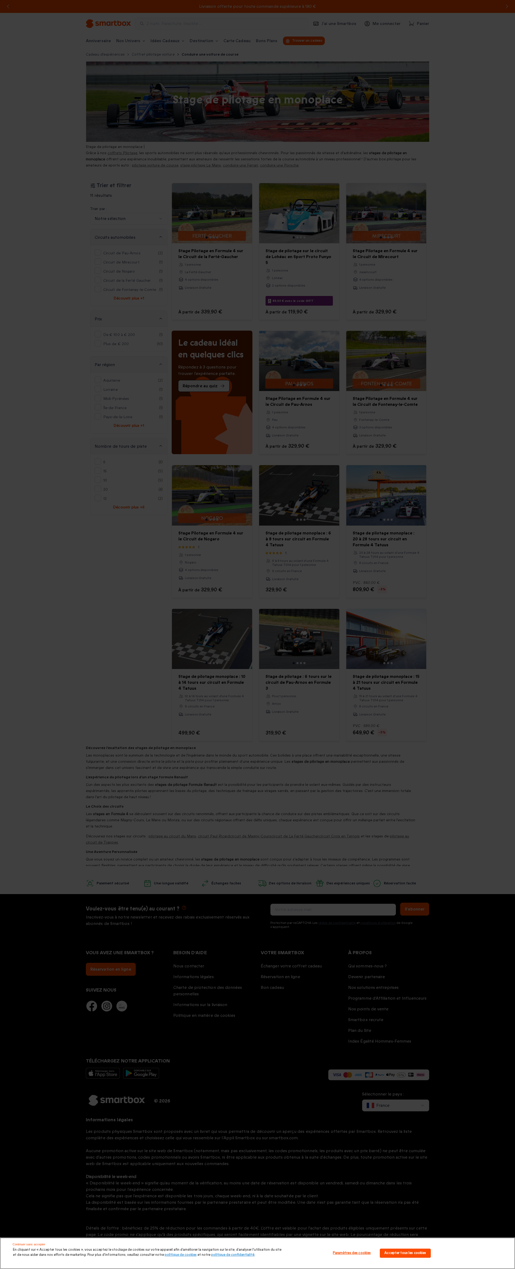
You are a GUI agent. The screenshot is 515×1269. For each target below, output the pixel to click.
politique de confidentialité (233, 1254)
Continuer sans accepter (29, 1244)
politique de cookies (181, 1254)
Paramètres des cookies (352, 1253)
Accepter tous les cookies (405, 1253)
